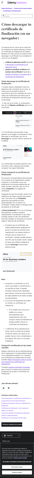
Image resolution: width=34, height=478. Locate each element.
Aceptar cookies (17, 472)
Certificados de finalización (12, 11)
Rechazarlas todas (17, 467)
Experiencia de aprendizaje (23, 8)
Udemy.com (6, 441)
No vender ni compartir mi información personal (17, 461)
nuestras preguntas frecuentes (19, 367)
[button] (11, 435)
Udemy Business (6, 8)
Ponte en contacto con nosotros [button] (12, 424)
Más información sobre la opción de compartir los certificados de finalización (16, 362)
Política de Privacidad (20, 458)
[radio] (3, 388)
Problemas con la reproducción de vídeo (13, 418)
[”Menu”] (2, 2)
